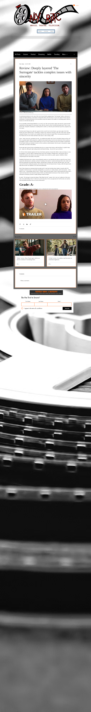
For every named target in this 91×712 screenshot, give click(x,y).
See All (74, 236)
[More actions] (71, 64)
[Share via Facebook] (20, 224)
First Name (28, 301)
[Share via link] (30, 224)
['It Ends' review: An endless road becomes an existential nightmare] (61, 247)
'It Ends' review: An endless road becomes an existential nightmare (60, 258)
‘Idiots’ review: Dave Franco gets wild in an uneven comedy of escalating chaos (28, 258)
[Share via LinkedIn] (27, 224)
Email (59, 301)
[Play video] (45, 204)
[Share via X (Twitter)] (23, 224)
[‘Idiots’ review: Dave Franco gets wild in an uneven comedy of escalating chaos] (29, 247)
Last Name (41, 301)
